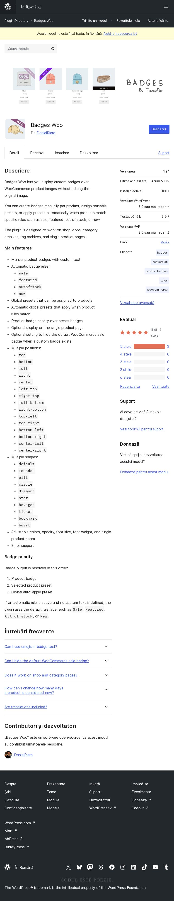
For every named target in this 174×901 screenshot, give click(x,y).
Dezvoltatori (99, 800)
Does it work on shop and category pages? (41, 675)
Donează (141, 800)
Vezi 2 (165, 242)
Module (53, 800)
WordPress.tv (102, 808)
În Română (24, 867)
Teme (51, 792)
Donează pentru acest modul (144, 472)
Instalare (62, 153)
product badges (157, 271)
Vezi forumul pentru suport (142, 429)
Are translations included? (26, 707)
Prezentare (56, 784)
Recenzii (37, 153)
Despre (10, 784)
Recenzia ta (130, 386)
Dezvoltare (89, 153)
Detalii (14, 153)
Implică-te (140, 784)
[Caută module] (52, 48)
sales (164, 280)
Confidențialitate (18, 808)
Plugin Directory (17, 20)
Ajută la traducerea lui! (120, 33)
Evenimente (141, 792)
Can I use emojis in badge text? (31, 646)
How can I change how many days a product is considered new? (34, 690)
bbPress (14, 839)
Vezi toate (160, 386)
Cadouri (140, 808)
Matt (11, 831)
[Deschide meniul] (167, 7)
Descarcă (159, 129)
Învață (94, 784)
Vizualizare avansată (137, 302)
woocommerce (157, 289)
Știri (8, 792)
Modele (53, 808)
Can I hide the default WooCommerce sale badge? (47, 661)
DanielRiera (46, 133)
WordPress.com (20, 823)
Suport (163, 153)
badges (162, 252)
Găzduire (12, 800)
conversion (160, 262)
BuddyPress (17, 847)
